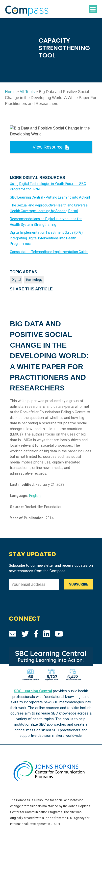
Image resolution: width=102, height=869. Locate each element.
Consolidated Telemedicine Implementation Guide (49, 252)
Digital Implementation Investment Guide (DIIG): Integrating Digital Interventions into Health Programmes (46, 238)
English (35, 495)
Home (10, 92)
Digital (16, 279)
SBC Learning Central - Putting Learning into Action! (50, 197)
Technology (34, 279)
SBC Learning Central (33, 691)
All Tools (27, 92)
